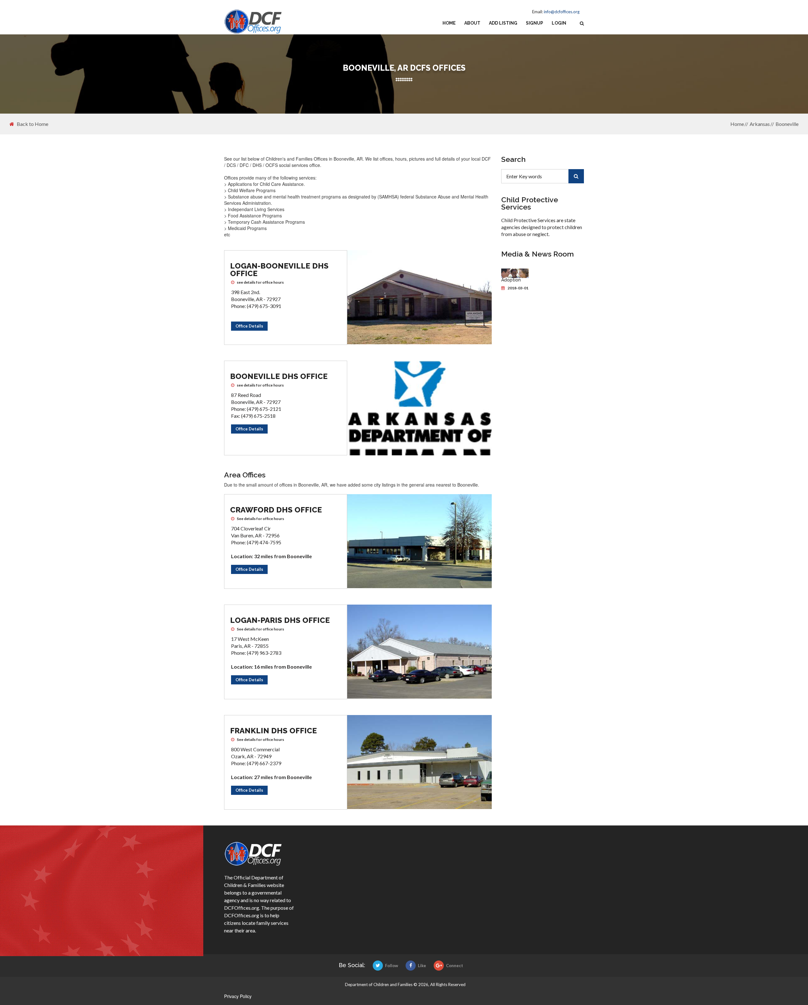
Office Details (249, 325)
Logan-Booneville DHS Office (279, 269)
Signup (534, 23)
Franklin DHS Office (273, 730)
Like (422, 965)
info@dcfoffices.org (561, 11)
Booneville (787, 124)
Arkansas (760, 124)
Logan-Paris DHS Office (280, 620)
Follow (391, 965)
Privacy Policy (238, 996)
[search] (576, 176)
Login (559, 23)
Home (449, 23)
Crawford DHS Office (276, 509)
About (472, 23)
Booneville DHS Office (279, 376)
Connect (454, 965)
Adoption (511, 279)
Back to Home (32, 124)
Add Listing (503, 23)
